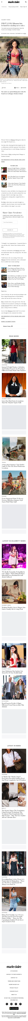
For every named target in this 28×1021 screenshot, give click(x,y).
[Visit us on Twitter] (7, 1004)
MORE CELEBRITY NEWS (8, 321)
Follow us (17, 87)
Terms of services (17, 233)
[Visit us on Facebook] (16, 1004)
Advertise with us (14, 984)
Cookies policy (14, 991)
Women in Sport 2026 (13, 6)
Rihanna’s (10, 311)
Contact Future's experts (14, 974)
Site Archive (14, 971)
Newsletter (24, 87)
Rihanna (13, 140)
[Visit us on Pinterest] (20, 1004)
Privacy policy (14, 987)
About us (14, 994)
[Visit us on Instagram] (11, 1004)
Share (5, 87)
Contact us (14, 977)
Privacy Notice (18, 234)
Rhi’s (10, 154)
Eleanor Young (6, 33)
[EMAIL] (12, 326)
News (25, 33)
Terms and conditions (14, 981)
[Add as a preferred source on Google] (14, 1008)
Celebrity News (5, 19)
